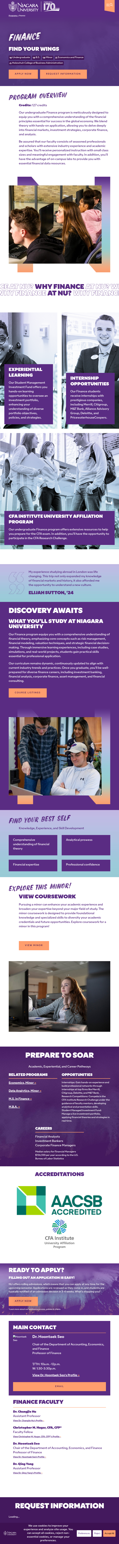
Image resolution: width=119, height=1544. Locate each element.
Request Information (63, 74)
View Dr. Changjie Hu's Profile (28, 1421)
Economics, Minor (22, 1083)
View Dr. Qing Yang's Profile (28, 1473)
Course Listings (28, 693)
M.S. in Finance (20, 1099)
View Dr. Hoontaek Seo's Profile (56, 1375)
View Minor (34, 945)
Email (59, 1386)
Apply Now (23, 74)
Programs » (13, 16)
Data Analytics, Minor (25, 1091)
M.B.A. (14, 1107)
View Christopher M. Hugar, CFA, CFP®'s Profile (37, 1437)
